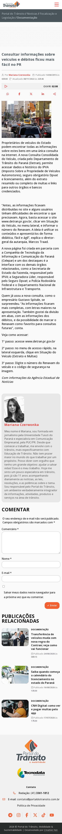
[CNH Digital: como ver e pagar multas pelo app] (15, 708)
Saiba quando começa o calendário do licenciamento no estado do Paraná (45, 677)
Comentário (10, 529)
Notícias (32, 13)
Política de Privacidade (31, 805)
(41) (40, 793)
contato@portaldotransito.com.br (38, 799)
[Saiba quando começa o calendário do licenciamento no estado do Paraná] (15, 675)
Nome (7, 558)
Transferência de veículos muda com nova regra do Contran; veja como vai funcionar (44, 641)
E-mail (7, 573)
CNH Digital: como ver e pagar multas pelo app (45, 709)
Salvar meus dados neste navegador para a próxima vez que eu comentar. (29, 595)
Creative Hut (51, 830)
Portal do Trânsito (13, 13)
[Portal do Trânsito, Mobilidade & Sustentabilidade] (31, 751)
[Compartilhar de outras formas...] (54, 94)
